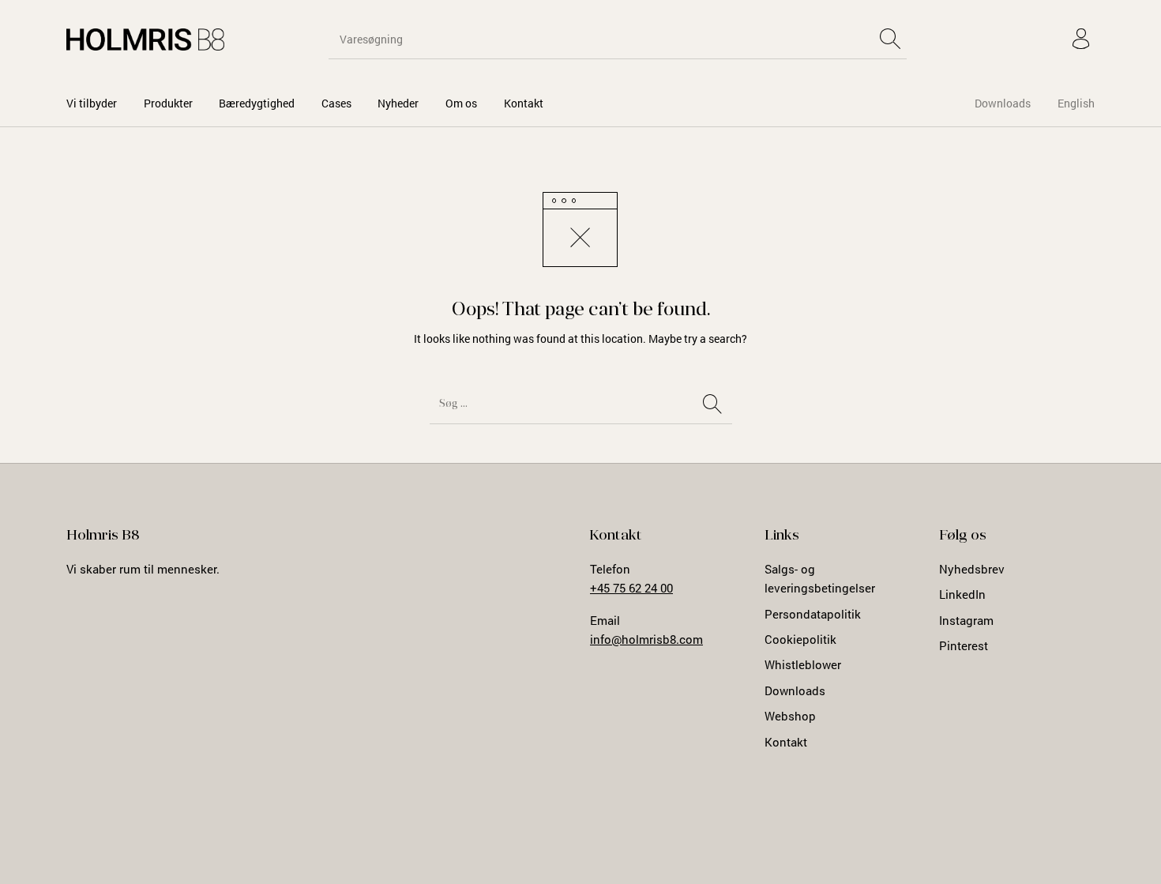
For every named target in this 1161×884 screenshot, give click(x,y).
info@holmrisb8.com (646, 639)
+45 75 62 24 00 (631, 588)
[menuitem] (91, 103)
